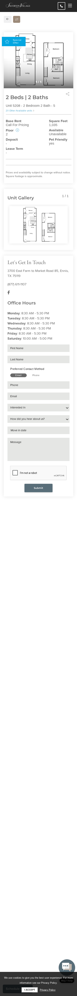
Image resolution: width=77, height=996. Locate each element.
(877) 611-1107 (16, 284)
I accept (29, 989)
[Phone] (61, 6)
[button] (67, 971)
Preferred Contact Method (27, 368)
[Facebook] (8, 292)
